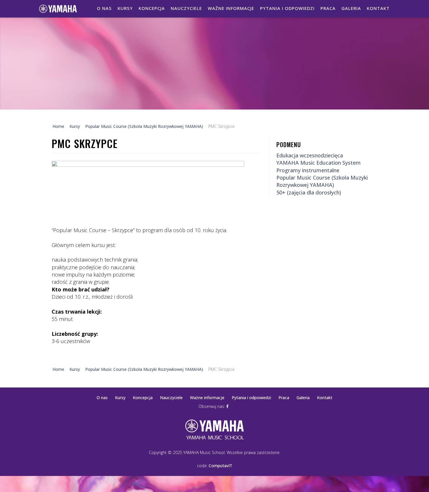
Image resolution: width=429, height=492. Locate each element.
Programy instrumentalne (307, 170)
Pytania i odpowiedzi (287, 8)
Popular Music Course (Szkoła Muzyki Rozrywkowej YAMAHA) (322, 181)
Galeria (351, 8)
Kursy (125, 8)
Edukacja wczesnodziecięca (309, 155)
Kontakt (378, 8)
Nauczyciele (186, 8)
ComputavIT (220, 465)
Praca (328, 8)
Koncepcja (152, 8)
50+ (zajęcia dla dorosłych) (308, 192)
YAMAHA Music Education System (318, 162)
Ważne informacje (231, 8)
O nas (104, 8)
